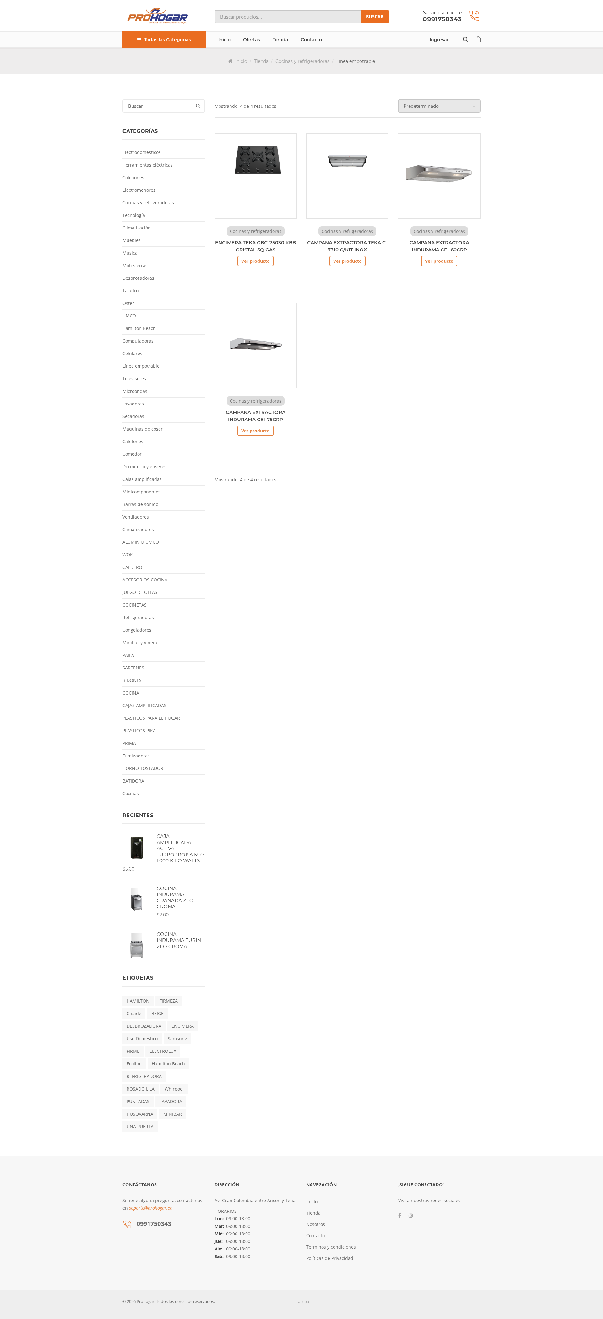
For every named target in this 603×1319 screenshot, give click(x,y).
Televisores (134, 379)
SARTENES (133, 668)
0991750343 (442, 19)
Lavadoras (133, 404)
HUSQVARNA (140, 1114)
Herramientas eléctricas (147, 165)
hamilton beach (168, 1064)
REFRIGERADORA (144, 1076)
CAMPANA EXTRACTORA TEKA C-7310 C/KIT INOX (347, 246)
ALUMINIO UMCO (140, 542)
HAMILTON (138, 1001)
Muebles (131, 240)
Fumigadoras (136, 756)
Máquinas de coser (142, 429)
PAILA (128, 655)
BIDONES (132, 680)
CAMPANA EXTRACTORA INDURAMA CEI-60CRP (439, 246)
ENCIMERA (182, 1026)
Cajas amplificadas (142, 479)
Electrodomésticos (141, 152)
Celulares (132, 353)
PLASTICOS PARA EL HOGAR (151, 718)
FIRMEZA (169, 1001)
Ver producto (255, 261)
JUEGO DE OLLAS (139, 592)
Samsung (177, 1038)
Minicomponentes (141, 492)
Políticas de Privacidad (329, 1258)
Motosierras (135, 265)
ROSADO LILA (141, 1089)
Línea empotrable (141, 366)
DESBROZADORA (144, 1026)
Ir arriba (301, 1301)
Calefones (132, 441)
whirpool (174, 1089)
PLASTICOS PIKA (139, 731)
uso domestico (142, 1038)
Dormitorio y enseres (144, 467)
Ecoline (134, 1064)
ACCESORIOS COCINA (144, 580)
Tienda (280, 39)
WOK (127, 555)
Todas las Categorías (167, 39)
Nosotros (315, 1224)
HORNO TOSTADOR (142, 768)
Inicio (224, 39)
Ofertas (251, 39)
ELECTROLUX (162, 1051)
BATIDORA (133, 781)
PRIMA (129, 743)
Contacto (311, 39)
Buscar (374, 16)
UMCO (129, 316)
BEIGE (157, 1013)
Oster (128, 303)
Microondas (134, 391)
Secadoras (133, 416)
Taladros (131, 291)
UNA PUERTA (140, 1126)
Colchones (133, 177)
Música (130, 253)
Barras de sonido (140, 504)
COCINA (130, 693)
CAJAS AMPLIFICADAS (144, 705)
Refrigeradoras (138, 617)
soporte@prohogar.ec (150, 1208)
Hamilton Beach (139, 328)
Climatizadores (138, 529)
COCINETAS (134, 605)
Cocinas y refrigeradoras (302, 61)
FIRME (133, 1051)
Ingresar (439, 39)
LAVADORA (171, 1101)
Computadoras (138, 341)
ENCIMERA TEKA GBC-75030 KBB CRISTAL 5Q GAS (255, 246)
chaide (134, 1013)
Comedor (132, 454)
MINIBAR (172, 1114)
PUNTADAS (138, 1101)
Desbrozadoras (138, 278)
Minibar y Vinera (139, 643)
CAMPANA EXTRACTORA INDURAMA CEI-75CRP (255, 415)
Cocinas (130, 793)
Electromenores (138, 190)
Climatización (136, 228)
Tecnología (133, 215)
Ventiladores (135, 517)
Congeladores (136, 630)
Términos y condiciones (331, 1247)
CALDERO (132, 567)
